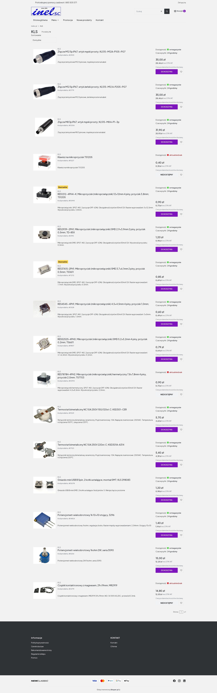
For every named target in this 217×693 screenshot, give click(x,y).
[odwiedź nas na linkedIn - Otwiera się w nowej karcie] (184, 680)
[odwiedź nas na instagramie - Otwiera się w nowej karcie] (179, 680)
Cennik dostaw (37, 646)
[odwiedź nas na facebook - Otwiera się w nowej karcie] (174, 680)
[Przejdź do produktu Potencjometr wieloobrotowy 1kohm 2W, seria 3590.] (44, 555)
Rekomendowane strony (41, 650)
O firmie (114, 646)
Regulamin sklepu (38, 654)
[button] (167, 11)
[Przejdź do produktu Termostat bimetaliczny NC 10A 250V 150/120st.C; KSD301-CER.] (44, 414)
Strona (175, 612)
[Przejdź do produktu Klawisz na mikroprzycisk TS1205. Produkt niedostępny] (44, 162)
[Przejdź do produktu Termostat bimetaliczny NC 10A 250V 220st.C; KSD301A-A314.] (44, 449)
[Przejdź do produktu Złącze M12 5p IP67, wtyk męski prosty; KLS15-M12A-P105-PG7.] (44, 56)
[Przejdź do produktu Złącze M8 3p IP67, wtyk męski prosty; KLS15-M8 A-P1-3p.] (44, 127)
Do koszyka (166, 71)
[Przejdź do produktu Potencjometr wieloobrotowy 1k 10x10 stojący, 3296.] (44, 520)
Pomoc (34, 658)
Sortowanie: (36, 35)
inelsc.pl (34, 26)
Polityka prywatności (40, 642)
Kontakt (114, 642)
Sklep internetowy (107, 690)
